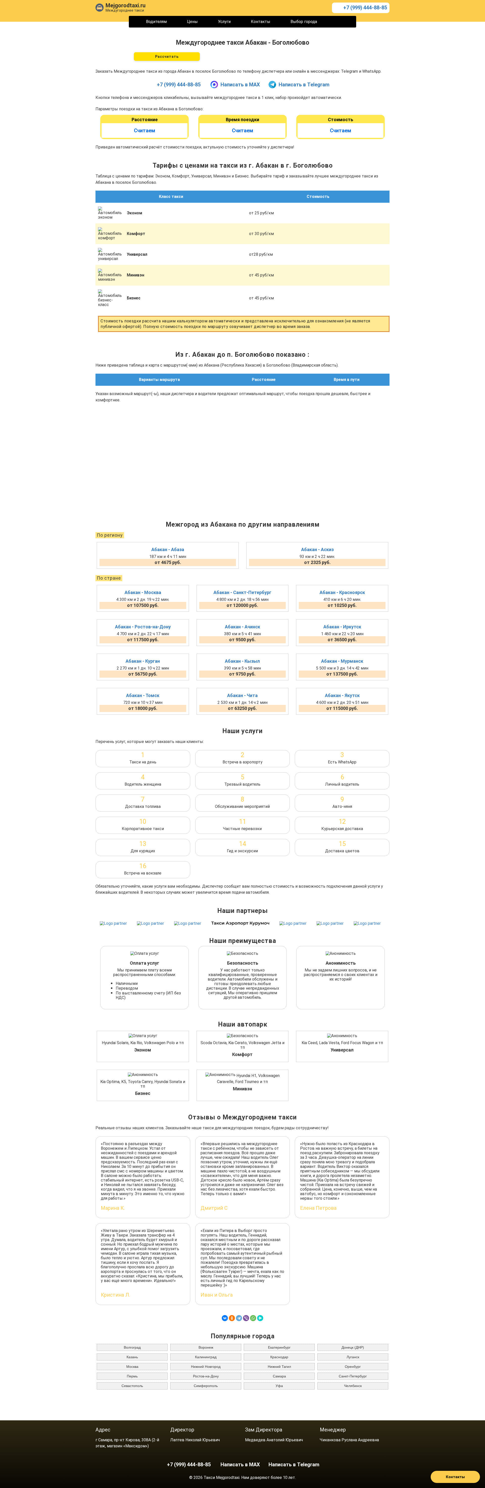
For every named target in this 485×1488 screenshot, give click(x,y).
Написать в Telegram (304, 85)
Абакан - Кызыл (242, 661)
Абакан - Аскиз (317, 549)
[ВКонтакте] (225, 1318)
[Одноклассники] (232, 1318)
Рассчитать (167, 57)
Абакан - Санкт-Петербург (242, 592)
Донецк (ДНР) (353, 1347)
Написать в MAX (240, 85)
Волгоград (132, 1347)
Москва (132, 1367)
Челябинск (353, 1386)
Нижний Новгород (206, 1367)
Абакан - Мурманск (342, 661)
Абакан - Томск (142, 695)
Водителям (156, 21)
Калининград (205, 1357)
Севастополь (132, 1386)
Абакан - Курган (143, 661)
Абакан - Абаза (167, 549)
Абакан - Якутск (342, 695)
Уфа (279, 1386)
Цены (192, 21)
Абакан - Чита (242, 695)
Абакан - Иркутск (342, 626)
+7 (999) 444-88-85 (365, 8)
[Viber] (246, 1318)
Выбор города (303, 21)
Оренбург (353, 1367)
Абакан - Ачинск (242, 626)
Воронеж (206, 1347)
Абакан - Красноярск (342, 592)
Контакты (260, 21)
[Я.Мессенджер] (260, 1318)
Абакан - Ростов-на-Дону (143, 626)
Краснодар (279, 1357)
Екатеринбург (279, 1347)
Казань (132, 1357)
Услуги (224, 21)
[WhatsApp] (253, 1318)
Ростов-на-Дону (206, 1376)
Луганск (353, 1357)
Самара (279, 1376)
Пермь (132, 1376)
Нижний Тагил (279, 1367)
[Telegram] (239, 1318)
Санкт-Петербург (353, 1376)
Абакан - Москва (143, 592)
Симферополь (206, 1386)
